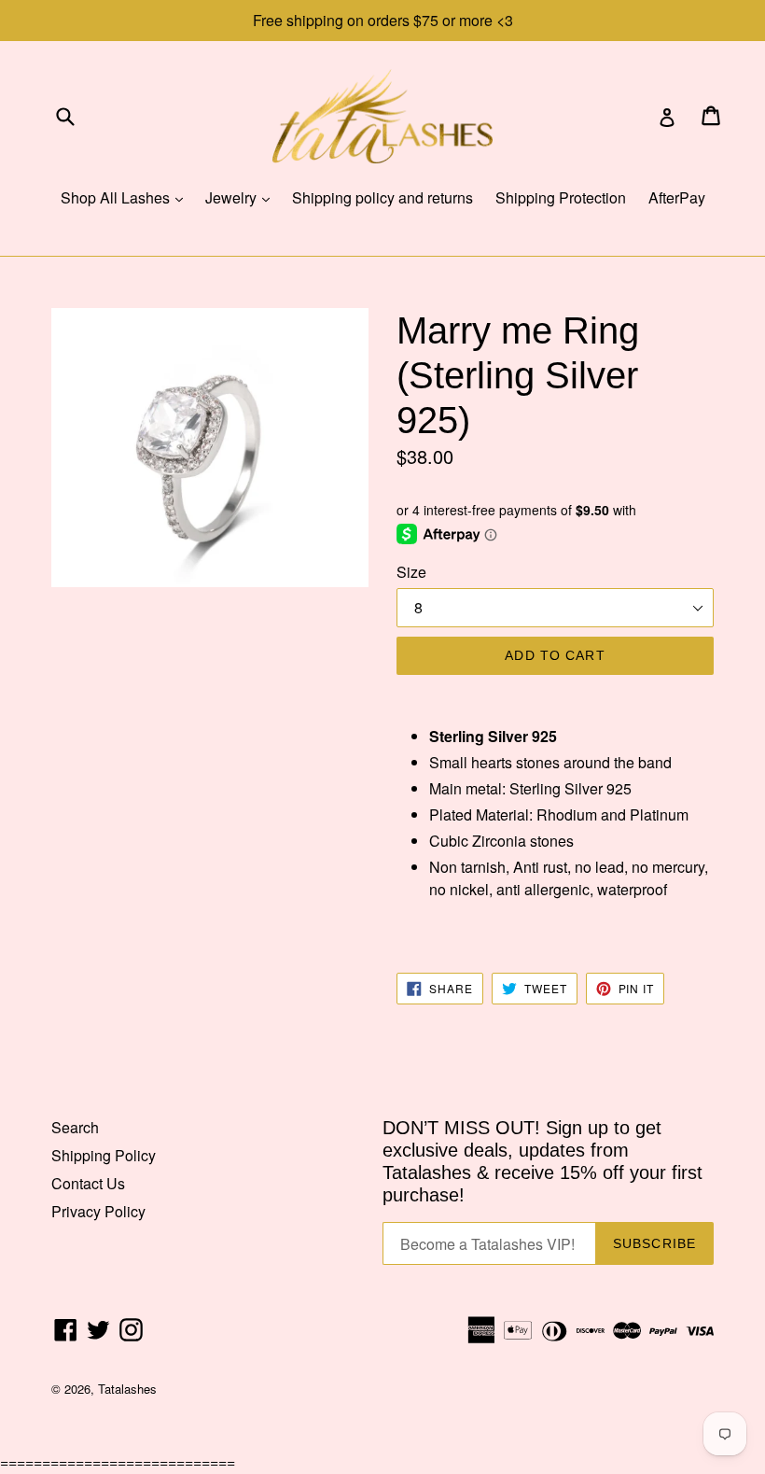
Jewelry (242, 197)
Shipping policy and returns (382, 197)
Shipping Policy (103, 1155)
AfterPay (676, 197)
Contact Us (88, 1183)
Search (75, 1127)
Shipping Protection (560, 197)
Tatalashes (127, 1388)
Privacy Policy (98, 1211)
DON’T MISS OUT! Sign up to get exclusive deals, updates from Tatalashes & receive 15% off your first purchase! (542, 1161)
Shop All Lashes (126, 197)
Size (411, 572)
